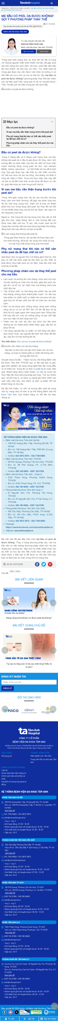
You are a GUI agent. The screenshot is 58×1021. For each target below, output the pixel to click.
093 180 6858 (22, 471)
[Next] (53, 602)
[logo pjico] (10, 712)
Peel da (18, 571)
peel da (39, 369)
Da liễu (27, 8)
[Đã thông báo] (50, 1012)
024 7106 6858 (38, 455)
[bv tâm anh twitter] (17, 1012)
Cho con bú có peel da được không (34, 341)
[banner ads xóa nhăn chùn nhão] (28, 416)
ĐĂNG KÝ (7, 688)
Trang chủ (5, 8)
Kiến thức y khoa (17, 8)
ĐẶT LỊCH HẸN (29, 51)
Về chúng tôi (6, 756)
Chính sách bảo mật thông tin (13, 773)
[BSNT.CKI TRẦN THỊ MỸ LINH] (12, 46)
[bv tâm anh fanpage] (4, 1012)
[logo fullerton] (47, 712)
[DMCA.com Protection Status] (36, 1012)
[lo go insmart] (29, 712)
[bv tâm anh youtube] (10, 1012)
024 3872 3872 (22, 455)
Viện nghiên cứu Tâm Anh (40, 756)
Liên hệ (4, 770)
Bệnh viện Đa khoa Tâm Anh (15, 32)
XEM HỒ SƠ (44, 51)
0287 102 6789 (37, 471)
